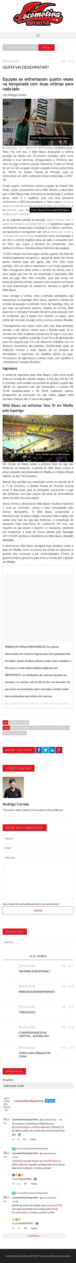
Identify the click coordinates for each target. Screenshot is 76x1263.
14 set (15, 1157)
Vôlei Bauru (50, 703)
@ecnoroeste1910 (52, 1205)
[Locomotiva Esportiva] (38, 13)
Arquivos (8, 1079)
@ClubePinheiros (21, 1126)
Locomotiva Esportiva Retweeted (32, 1148)
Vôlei (46, 47)
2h (60, 1119)
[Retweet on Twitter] (19, 1139)
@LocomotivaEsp (48, 1119)
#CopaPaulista (20, 1212)
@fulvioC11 (57, 1126)
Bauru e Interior (20, 47)
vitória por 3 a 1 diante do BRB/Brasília (28, 147)
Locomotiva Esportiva (25, 1119)
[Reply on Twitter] (13, 1139)
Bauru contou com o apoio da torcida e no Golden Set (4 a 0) (38, 221)
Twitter (33, 1139)
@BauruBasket (41, 1126)
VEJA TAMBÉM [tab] (38, 956)
